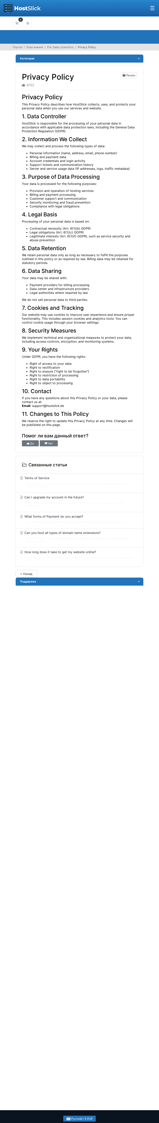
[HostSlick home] (22, 8)
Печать (130, 75)
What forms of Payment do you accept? (75, 519)
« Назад (26, 574)
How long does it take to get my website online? (78, 556)
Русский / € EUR (81, 1118)
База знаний (35, 47)
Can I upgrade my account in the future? (73, 501)
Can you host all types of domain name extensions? (76, 537)
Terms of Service (75, 482)
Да (31, 443)
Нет (50, 443)
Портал (17, 47)
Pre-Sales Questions (60, 47)
